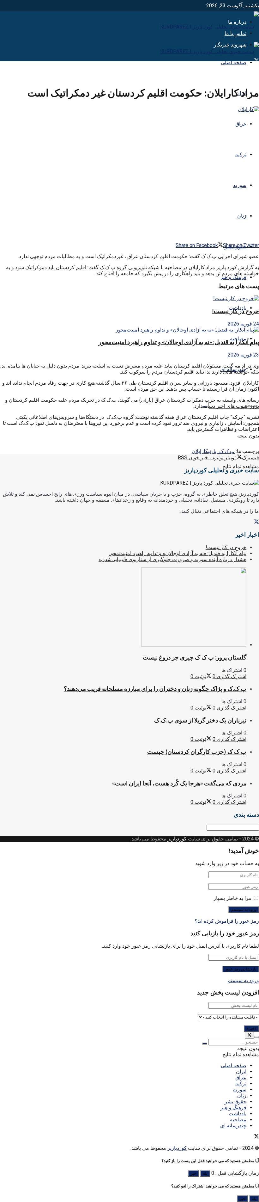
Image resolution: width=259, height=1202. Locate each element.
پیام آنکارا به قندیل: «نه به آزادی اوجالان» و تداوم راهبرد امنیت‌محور (179, 342)
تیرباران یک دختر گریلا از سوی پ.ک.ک (200, 720)
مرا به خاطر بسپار (232, 898)
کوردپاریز (177, 839)
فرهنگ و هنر (233, 277)
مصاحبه (238, 1120)
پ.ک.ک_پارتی (221, 451)
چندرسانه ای (233, 1126)
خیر (193, 1173)
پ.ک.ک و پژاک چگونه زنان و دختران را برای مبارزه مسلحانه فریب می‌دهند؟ (155, 688)
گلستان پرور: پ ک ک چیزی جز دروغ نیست (194, 657)
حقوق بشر (235, 1102)
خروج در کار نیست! (235, 311)
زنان (241, 216)
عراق (240, 124)
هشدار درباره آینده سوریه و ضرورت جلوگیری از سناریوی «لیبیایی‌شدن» (172, 559)
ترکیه (240, 155)
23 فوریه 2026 (243, 355)
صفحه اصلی (233, 62)
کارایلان (200, 451)
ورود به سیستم (243, 980)
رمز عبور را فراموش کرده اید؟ (227, 921)
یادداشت (237, 1114)
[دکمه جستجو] (204, 1043)
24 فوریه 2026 (243, 324)
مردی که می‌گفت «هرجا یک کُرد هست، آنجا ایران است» (179, 783)
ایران (241, 1072)
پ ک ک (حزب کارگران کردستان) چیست (196, 751)
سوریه (239, 185)
